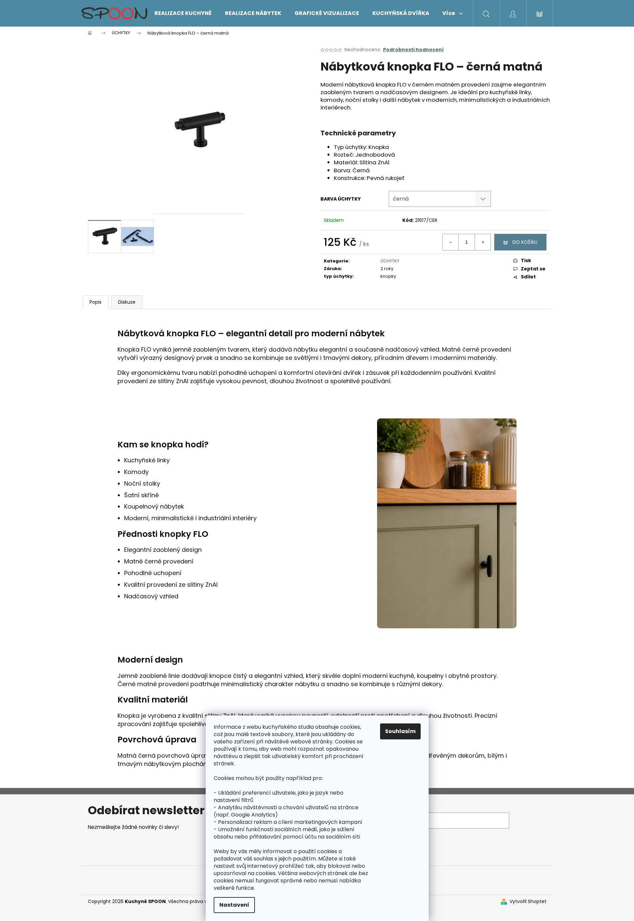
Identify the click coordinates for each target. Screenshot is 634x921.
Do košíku (525, 242)
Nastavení (234, 905)
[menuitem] (183, 13)
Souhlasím (400, 731)
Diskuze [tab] (126, 302)
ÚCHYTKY (389, 261)
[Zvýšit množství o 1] (483, 242)
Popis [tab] (96, 302)
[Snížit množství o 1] (451, 242)
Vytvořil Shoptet (528, 901)
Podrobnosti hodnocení (413, 50)
